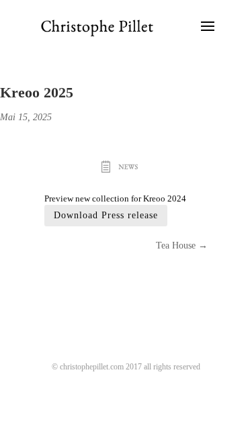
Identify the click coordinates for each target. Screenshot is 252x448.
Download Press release (106, 215)
